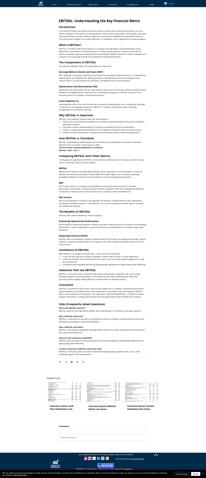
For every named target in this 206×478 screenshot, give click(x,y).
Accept (195, 474)
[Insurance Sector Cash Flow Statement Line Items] (64, 392)
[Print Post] (83, 362)
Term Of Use (103, 469)
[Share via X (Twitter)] (66, 362)
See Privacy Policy (20, 475)
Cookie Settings (182, 474)
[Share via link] (77, 362)
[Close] (203, 474)
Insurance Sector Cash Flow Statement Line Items (62, 408)
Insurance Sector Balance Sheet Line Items (102, 408)
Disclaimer (80, 468)
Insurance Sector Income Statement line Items (140, 408)
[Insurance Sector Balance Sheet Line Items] (103, 392)
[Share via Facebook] (60, 362)
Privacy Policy (91, 469)
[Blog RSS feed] (107, 458)
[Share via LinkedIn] (72, 362)
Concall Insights (137, 459)
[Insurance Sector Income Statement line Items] (141, 392)
